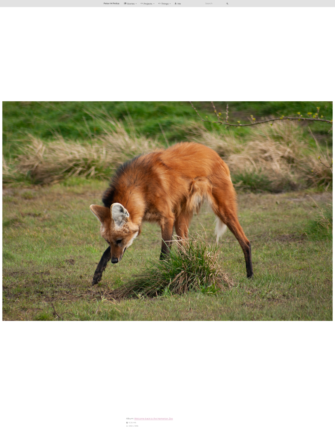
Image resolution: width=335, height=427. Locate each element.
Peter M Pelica (111, 3)
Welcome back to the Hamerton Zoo (153, 418)
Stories (129, 3)
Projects (147, 3)
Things (163, 3)
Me (177, 3)
